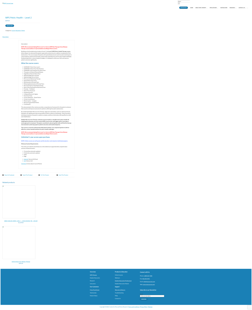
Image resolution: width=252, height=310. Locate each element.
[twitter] (142, 287)
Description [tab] (5, 37)
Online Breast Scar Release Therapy (21, 261)
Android (26, 159)
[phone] (154, 287)
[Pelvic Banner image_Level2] (19, 12)
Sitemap (150, 307)
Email (141, 294)
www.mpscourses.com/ (149, 284)
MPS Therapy (93, 275)
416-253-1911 (146, 278)
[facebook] (140, 287)
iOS (25, 161)
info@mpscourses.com (149, 281)
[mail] (152, 287)
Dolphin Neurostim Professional (123, 280)
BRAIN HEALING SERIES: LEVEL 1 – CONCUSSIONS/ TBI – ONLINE (20, 221)
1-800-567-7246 (148, 276)
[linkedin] (149, 287)
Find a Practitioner (94, 290)
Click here (23, 163)
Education (18, 30)
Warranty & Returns (120, 290)
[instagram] (145, 287)
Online (23, 30)
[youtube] (147, 287)
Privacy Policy (143, 307)
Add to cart (10, 25)
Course (13, 30)
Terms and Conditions (134, 307)
